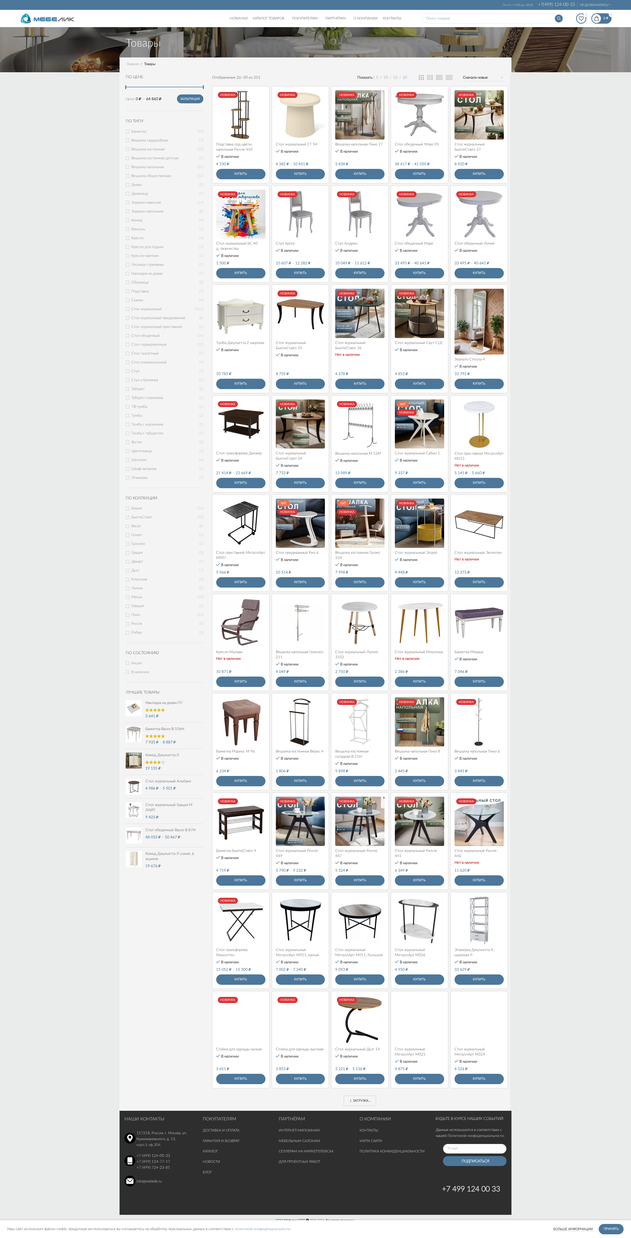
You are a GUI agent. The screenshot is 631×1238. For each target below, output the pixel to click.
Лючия (137, 588)
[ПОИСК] (559, 18)
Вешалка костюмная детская (154, 158)
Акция (136, 663)
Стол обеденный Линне (475, 243)
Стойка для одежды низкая (239, 1049)
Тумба (136, 415)
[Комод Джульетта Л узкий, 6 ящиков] (134, 860)
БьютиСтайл (141, 517)
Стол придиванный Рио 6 (297, 553)
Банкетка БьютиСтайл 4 (236, 851)
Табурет (138, 389)
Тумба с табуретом (147, 433)
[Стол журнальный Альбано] (134, 787)
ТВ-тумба (139, 407)
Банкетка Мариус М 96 (235, 751)
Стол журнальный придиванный (158, 318)
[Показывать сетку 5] (439, 77)
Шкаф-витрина (143, 469)
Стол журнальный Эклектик (478, 553)
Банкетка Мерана (469, 652)
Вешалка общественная (151, 176)
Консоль (138, 229)
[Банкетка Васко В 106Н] (134, 735)
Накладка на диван (147, 273)
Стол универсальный (149, 362)
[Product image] (240, 115)
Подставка (140, 291)
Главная (133, 64)
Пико (135, 615)
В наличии (140, 672)
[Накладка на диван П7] (134, 709)
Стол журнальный (146, 309)
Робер (136, 632)
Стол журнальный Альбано (168, 781)
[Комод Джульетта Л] (134, 762)
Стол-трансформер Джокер (239, 453)
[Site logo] (47, 18)
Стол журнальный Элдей (416, 553)
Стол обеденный (145, 336)
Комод (136, 220)
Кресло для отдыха (147, 247)
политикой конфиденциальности (262, 1229)
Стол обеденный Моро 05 (417, 144)
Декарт (137, 561)
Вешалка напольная (147, 167)
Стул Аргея (285, 243)
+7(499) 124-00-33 (556, 4)
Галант (136, 535)
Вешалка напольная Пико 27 (359, 144)
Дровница (139, 194)
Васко (136, 526)
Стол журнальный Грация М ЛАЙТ (169, 807)
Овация (137, 606)
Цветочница (141, 451)
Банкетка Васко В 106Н (164, 729)
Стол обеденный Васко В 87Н (170, 830)
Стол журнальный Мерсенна (419, 652)
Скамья (137, 300)
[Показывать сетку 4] (430, 77)
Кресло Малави (229, 652)
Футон (136, 442)
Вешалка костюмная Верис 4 (299, 751)
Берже (136, 508)
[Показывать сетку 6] (449, 77)
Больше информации (573, 1229)
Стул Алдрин (346, 243)
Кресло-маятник (145, 256)
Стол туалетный (145, 353)
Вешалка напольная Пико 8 (417, 751)
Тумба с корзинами (147, 424)
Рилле (136, 624)
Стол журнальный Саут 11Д (418, 343)
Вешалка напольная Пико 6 (477, 751)
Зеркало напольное (147, 211)
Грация (137, 553)
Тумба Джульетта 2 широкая (240, 343)
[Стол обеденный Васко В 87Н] (134, 835)
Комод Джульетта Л (162, 755)
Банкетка (138, 131)
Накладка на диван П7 (164, 703)
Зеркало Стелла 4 (470, 359)
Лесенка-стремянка (147, 265)
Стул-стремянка (144, 380)
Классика (139, 579)
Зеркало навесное (146, 202)
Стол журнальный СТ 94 (296, 144)
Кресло (137, 238)
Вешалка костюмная (148, 149)
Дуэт (135, 570)
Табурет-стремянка (147, 398)
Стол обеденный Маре (414, 243)
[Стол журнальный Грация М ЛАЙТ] (134, 811)
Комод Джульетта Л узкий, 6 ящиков (169, 856)
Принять (611, 1229)
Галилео (138, 544)
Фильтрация (190, 98)
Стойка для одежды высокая (299, 1049)
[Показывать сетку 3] (421, 77)
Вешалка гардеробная (149, 140)
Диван (136, 185)
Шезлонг (139, 460)
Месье (136, 597)
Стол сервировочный (149, 344)
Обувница (139, 282)
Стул (135, 371)
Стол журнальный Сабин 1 (417, 453)
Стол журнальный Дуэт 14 (357, 1049)
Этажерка (139, 478)
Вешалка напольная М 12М (358, 453)
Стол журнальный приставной (156, 327)
